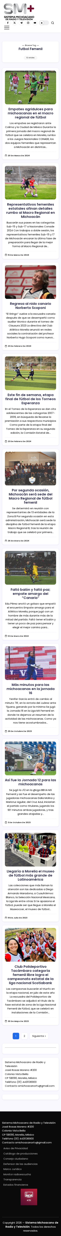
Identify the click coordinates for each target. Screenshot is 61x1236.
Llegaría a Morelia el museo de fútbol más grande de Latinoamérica (30, 875)
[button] (44, 22)
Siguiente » (39, 1036)
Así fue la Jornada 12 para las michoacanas (30, 782)
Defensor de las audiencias (20, 1164)
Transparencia (12, 1179)
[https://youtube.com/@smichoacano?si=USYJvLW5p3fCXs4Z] (35, 23)
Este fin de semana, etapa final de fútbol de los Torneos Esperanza (30, 398)
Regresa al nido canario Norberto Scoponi (30, 305)
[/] (14, 23)
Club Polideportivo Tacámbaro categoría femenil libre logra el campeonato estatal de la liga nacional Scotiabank (30, 974)
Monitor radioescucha (17, 1174)
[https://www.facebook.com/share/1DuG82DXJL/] (8, 23)
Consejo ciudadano (15, 1158)
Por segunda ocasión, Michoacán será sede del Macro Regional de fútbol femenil (30, 496)
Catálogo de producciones (20, 1153)
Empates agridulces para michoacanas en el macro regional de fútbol (30, 113)
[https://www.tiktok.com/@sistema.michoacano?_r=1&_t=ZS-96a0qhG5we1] (21, 23)
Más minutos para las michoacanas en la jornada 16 (31, 688)
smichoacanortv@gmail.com (36, 1086)
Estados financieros (15, 1184)
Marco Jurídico (12, 1169)
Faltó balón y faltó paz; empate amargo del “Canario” (30, 593)
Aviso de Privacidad (15, 1148)
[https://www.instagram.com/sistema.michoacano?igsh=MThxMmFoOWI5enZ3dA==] (28, 23)
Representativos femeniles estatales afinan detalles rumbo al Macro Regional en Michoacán (30, 210)
